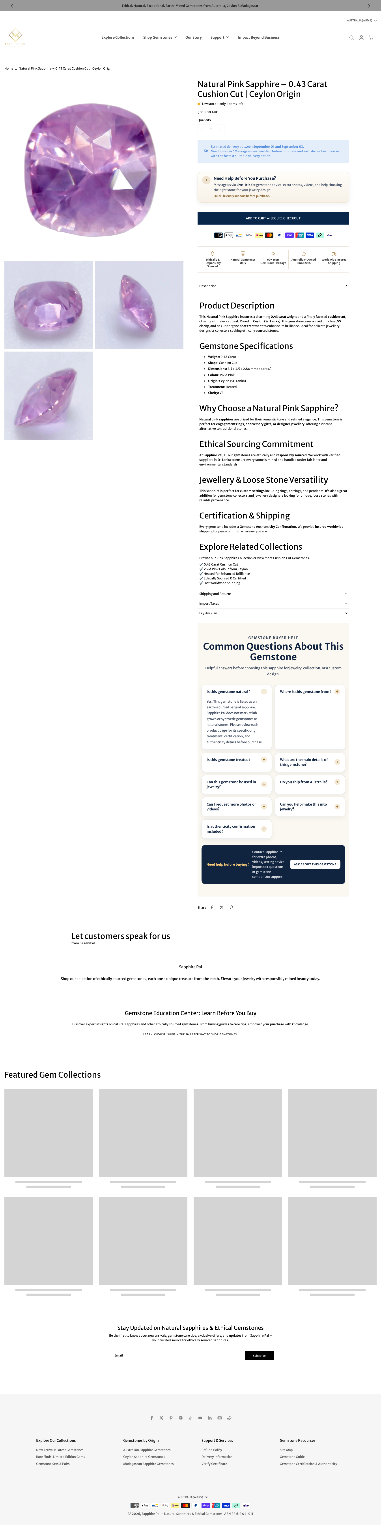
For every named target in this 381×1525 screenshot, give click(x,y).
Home (8, 68)
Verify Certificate (214, 1464)
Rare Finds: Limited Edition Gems (60, 1457)
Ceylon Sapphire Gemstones (144, 1457)
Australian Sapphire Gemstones (147, 1450)
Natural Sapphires (177, 1514)
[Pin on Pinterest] (231, 907)
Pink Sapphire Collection (235, 558)
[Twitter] (161, 1418)
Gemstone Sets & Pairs (53, 1464)
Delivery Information (217, 1457)
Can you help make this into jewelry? (303, 806)
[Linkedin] (210, 1418)
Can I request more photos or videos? (231, 806)
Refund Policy (212, 1450)
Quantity (204, 120)
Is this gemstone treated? (228, 759)
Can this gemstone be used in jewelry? (231, 784)
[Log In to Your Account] (361, 37)
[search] (351, 37)
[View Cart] (371, 37)
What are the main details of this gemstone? (304, 762)
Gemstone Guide (292, 1457)
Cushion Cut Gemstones (291, 558)
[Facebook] (152, 1418)
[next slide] (369, 6)
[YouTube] (200, 1418)
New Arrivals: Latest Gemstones (60, 1450)
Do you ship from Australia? (304, 782)
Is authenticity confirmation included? (231, 828)
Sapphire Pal (151, 1514)
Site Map (286, 1450)
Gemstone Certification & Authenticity (308, 1464)
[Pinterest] (171, 1418)
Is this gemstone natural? (228, 691)
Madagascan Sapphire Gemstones (148, 1464)
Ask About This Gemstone (315, 864)
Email (118, 1356)
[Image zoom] (93, 169)
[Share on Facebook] (212, 907)
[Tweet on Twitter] (221, 907)
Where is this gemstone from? (305, 691)
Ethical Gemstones (208, 1514)
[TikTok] (190, 1418)
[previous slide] (12, 6)
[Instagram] (181, 1418)
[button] (273, 218)
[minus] (202, 129)
